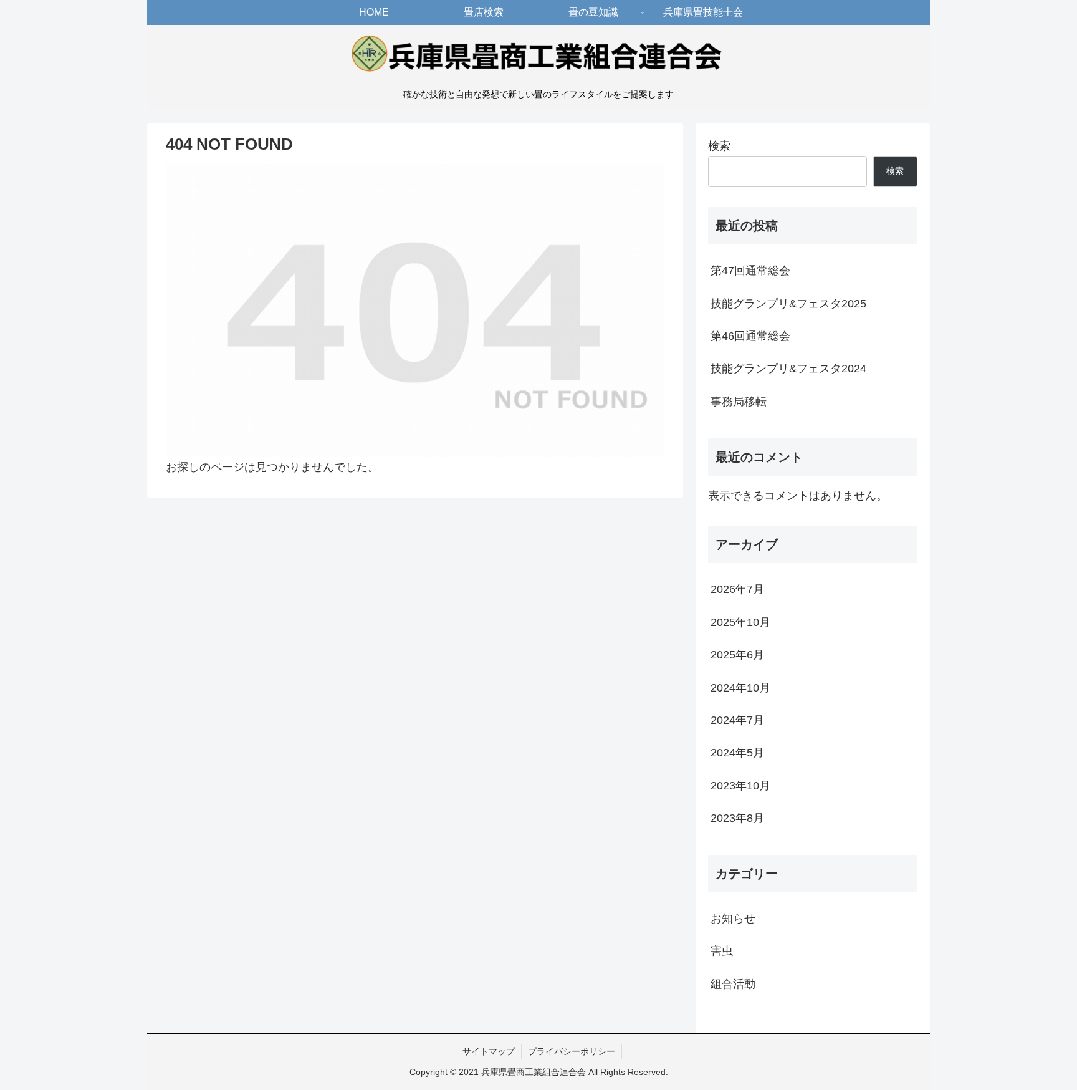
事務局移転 (739, 401)
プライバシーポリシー (571, 1051)
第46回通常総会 (750, 336)
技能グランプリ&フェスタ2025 (788, 303)
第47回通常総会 (750, 270)
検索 (719, 146)
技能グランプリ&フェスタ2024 (788, 368)
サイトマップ (488, 1051)
